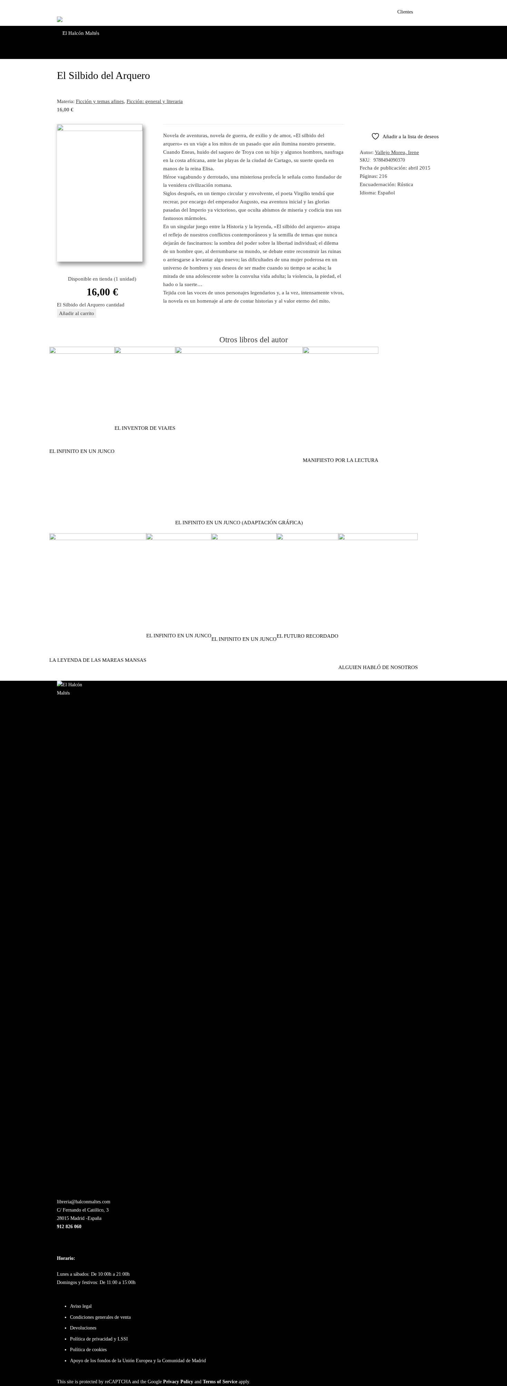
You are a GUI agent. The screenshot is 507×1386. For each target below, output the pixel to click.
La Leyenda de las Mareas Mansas (97, 660)
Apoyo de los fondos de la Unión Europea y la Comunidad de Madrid (138, 1360)
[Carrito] (442, 13)
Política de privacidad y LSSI (99, 1339)
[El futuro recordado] (307, 537)
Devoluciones (83, 1328)
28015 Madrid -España (79, 1218)
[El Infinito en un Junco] (178, 537)
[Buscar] (428, 13)
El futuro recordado (307, 636)
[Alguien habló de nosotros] (378, 537)
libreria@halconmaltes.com (83, 1201)
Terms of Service (220, 1381)
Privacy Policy (178, 1381)
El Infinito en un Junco (178, 635)
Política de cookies (88, 1349)
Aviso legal (81, 1306)
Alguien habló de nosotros (378, 667)
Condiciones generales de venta (100, 1317)
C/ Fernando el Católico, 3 (83, 1210)
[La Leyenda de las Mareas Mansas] (97, 537)
